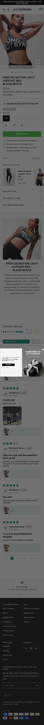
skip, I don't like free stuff (5, 367)
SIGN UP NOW (8, 364)
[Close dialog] (43, 349)
